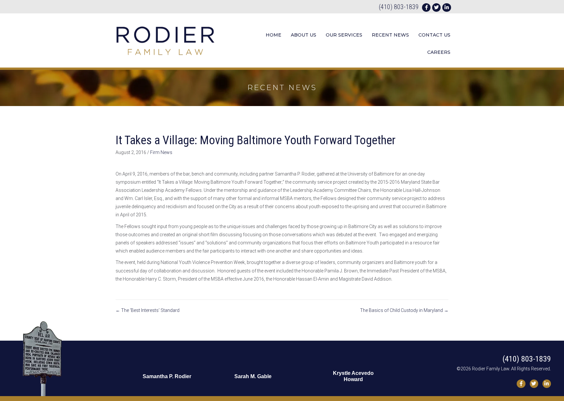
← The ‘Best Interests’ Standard (148, 310)
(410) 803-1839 (399, 7)
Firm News (161, 152)
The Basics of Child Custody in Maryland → (404, 310)
